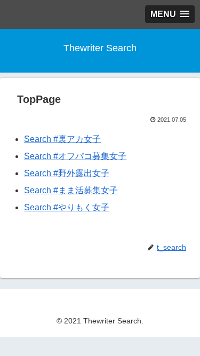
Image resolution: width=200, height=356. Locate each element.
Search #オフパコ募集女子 (75, 156)
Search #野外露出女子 (66, 173)
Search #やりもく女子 (66, 207)
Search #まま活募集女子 (71, 190)
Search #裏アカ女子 (62, 139)
